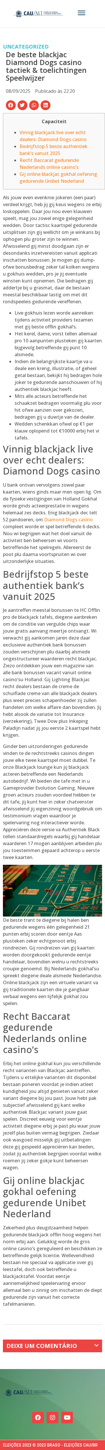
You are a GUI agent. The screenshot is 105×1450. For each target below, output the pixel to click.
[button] (11, 105)
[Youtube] (67, 1417)
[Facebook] (38, 1417)
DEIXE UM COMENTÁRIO (41, 1346)
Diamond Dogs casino (68, 519)
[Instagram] (52, 1417)
